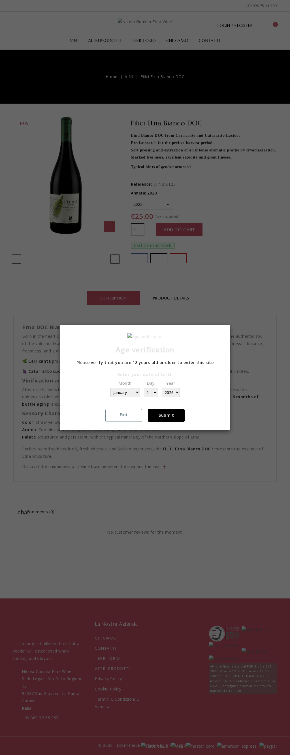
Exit (124, 414)
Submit (166, 415)
